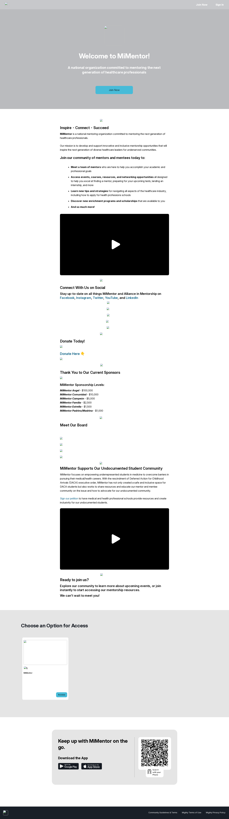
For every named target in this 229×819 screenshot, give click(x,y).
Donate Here (70, 354)
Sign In (220, 4)
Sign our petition (69, 498)
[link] (45, 668)
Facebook (67, 298)
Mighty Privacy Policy (215, 812)
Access (61, 695)
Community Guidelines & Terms (162, 812)
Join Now (201, 4)
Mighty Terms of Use (191, 812)
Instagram (83, 298)
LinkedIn (132, 298)
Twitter (98, 298)
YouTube (111, 298)
